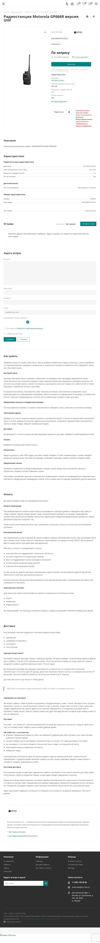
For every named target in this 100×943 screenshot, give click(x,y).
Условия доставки (75, 864)
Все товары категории (17, 832)
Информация (42, 857)
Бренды (71, 868)
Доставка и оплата (43, 868)
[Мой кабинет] (72, 4)
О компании (9, 861)
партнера (65, 759)
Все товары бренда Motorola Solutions (23, 836)
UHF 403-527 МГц (57, 80)
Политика (8, 871)
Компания (9, 857)
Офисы (7, 868)
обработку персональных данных (30, 328)
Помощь (39, 861)
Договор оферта (42, 864)
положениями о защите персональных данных (39, 919)
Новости (7, 864)
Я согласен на (24, 328)
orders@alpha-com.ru (81, 887)
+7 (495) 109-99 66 (79, 882)
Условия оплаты (75, 861)
